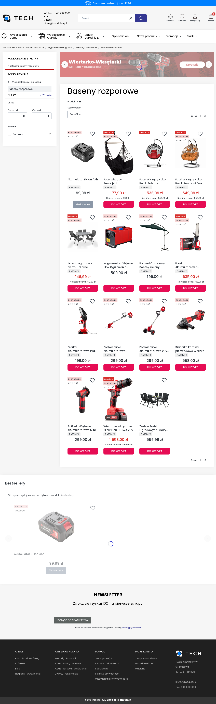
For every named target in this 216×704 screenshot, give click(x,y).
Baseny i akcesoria (86, 47)
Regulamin (101, 668)
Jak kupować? (103, 658)
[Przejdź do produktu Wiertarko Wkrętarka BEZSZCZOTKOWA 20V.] (118, 399)
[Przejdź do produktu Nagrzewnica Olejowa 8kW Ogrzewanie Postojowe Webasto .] (118, 236)
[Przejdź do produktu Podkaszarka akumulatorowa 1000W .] (118, 320)
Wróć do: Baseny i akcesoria (26, 82)
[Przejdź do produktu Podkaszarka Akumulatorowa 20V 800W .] (154, 320)
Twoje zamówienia (146, 658)
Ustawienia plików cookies (110, 678)
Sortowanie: (74, 107)
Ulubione (140, 668)
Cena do (37, 110)
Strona (194, 116)
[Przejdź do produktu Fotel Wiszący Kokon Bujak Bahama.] (154, 153)
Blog (17, 668)
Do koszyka (118, 204)
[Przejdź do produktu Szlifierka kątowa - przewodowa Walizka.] (190, 320)
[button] (141, 18)
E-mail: (55, 21)
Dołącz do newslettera (73, 620)
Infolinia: (57, 14)
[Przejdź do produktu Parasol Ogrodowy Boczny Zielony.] (154, 236)
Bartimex (18, 134)
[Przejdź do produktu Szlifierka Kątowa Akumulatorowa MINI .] (83, 399)
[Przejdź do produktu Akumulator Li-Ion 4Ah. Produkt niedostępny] (83, 153)
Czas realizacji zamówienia (71, 668)
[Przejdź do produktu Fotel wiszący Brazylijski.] (118, 153)
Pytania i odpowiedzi (107, 663)
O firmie (20, 663)
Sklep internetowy (107, 699)
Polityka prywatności (107, 673)
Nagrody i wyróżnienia (27, 673)
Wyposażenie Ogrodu (60, 47)
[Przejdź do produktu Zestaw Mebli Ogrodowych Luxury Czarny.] (154, 399)
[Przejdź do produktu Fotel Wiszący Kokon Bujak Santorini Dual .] (190, 153)
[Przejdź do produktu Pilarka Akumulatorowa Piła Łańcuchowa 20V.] (83, 320)
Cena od (13, 110)
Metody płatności (65, 658)
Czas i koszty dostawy (68, 663)
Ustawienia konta (145, 663)
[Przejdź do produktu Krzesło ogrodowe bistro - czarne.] (83, 236)
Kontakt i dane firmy (27, 658)
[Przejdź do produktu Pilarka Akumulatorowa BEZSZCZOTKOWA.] (190, 236)
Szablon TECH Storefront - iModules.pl (23, 47)
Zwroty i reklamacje (66, 673)
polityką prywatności (131, 627)
